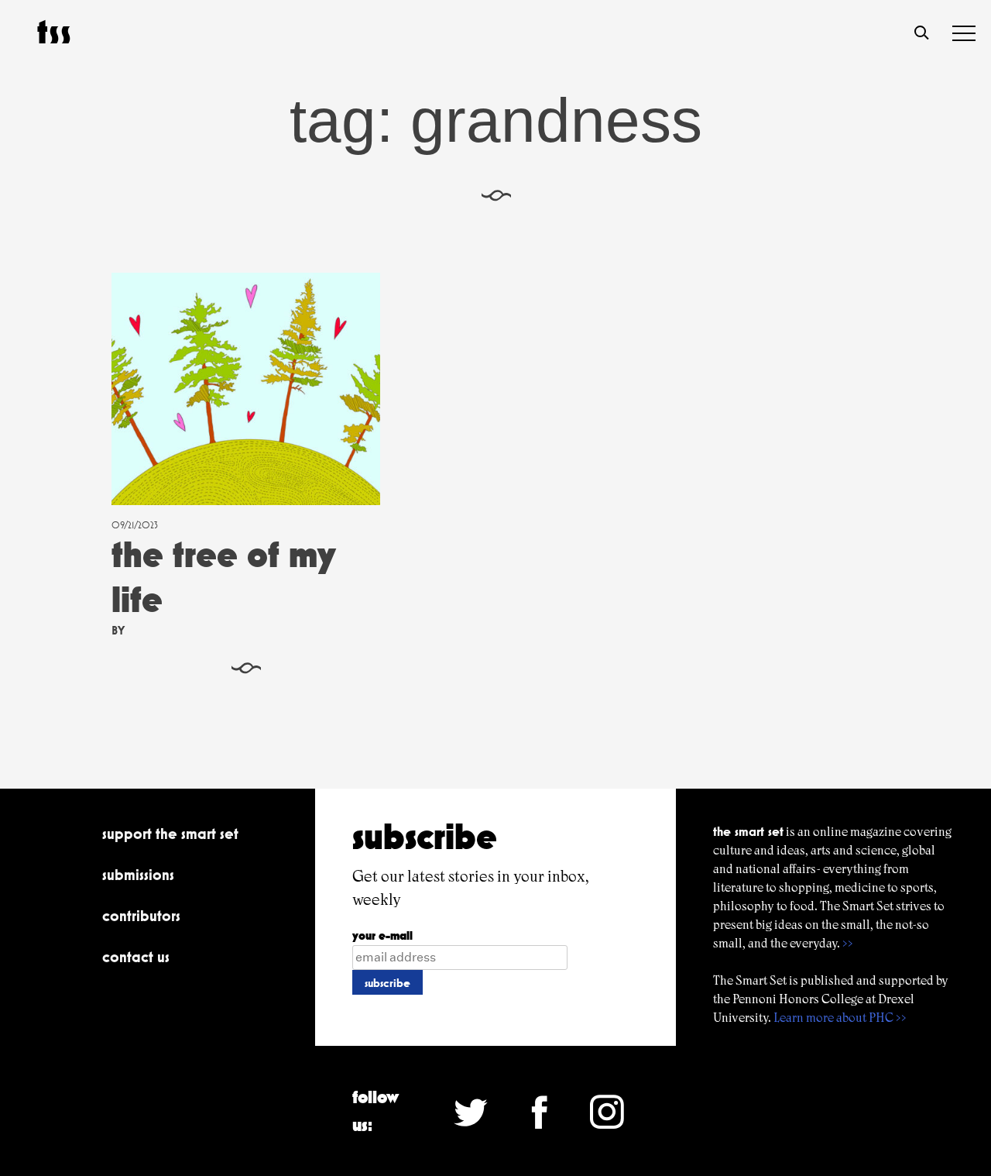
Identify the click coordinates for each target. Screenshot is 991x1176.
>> (847, 943)
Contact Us (136, 957)
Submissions (138, 875)
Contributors (141, 916)
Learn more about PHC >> (840, 1017)
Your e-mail (382, 935)
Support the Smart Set (170, 834)
